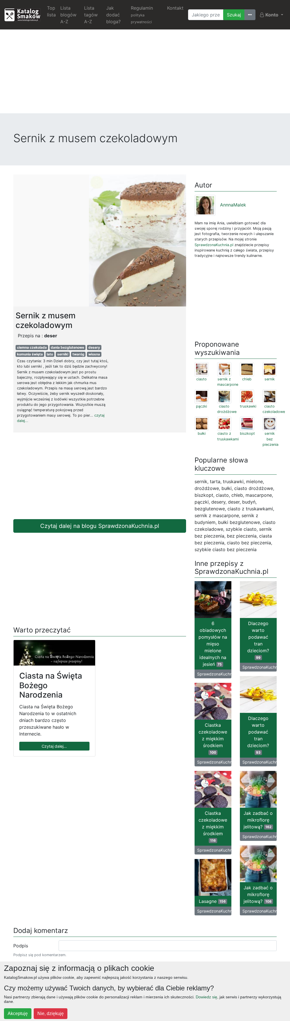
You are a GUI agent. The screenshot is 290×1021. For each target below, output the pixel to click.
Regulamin (142, 14)
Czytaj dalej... (54, 746)
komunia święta (30, 354)
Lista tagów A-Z (91, 14)
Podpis (20, 945)
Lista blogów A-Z (68, 14)
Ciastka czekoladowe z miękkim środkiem (213, 738)
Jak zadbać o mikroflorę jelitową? (258, 820)
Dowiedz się (206, 997)
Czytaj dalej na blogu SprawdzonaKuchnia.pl (99, 526)
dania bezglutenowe (67, 347)
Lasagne (212, 901)
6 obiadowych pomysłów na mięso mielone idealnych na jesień (213, 644)
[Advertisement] (145, 73)
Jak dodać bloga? (113, 14)
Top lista (51, 11)
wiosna (94, 354)
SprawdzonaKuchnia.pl (214, 245)
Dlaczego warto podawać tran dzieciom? (258, 640)
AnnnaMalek (233, 205)
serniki (62, 354)
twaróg (78, 354)
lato (50, 354)
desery (94, 347)
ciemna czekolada (32, 347)
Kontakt (175, 8)
